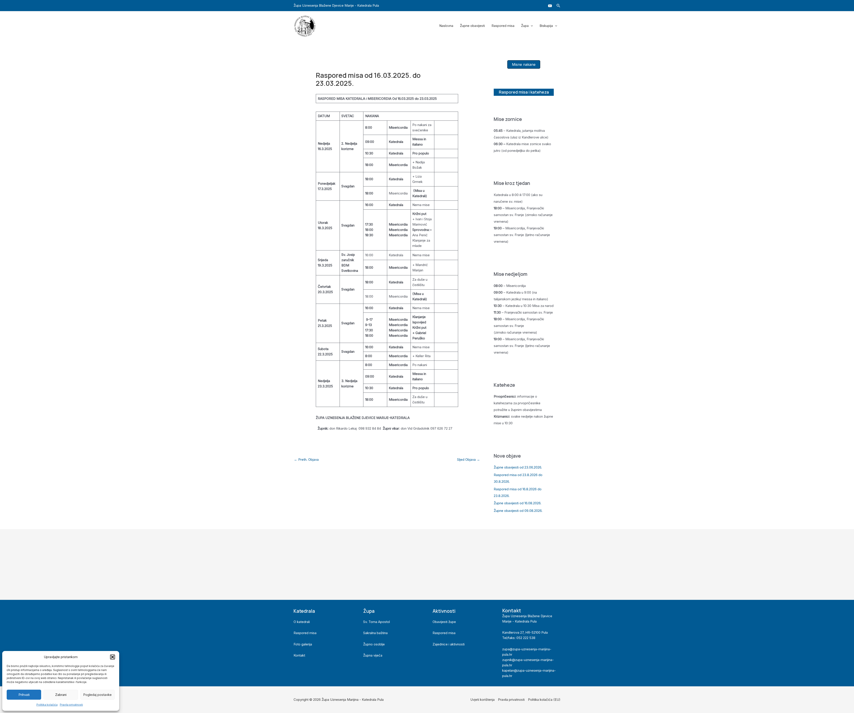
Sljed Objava (468, 459)
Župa (525, 26)
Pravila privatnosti (71, 704)
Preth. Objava (306, 459)
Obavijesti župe (444, 622)
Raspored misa (502, 26)
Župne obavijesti (472, 26)
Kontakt (299, 655)
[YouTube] (550, 6)
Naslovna (446, 26)
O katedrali (302, 622)
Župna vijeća (372, 655)
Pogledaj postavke (97, 695)
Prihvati (24, 695)
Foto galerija (303, 644)
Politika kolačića (47, 704)
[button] (112, 657)
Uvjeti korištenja (482, 699)
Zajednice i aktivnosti (449, 644)
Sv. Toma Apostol (376, 622)
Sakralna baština (375, 633)
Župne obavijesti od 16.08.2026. (517, 503)
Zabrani (60, 695)
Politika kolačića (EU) (544, 699)
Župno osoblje (374, 644)
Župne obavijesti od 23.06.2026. (518, 467)
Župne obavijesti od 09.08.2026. (518, 511)
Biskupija (546, 26)
